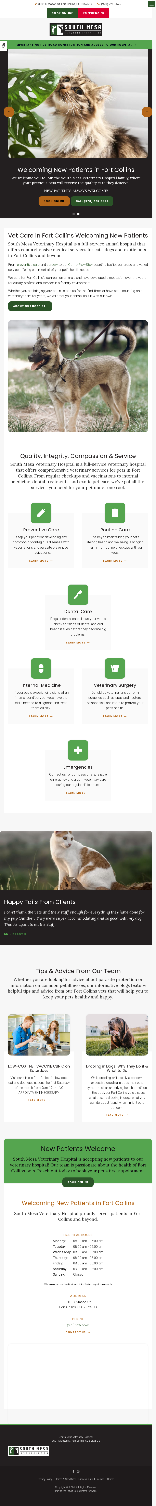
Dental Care (78, 611)
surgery (52, 265)
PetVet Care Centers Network (81, 1491)
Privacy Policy (45, 1479)
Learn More (38, 560)
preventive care (28, 265)
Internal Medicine (41, 685)
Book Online (62, 13)
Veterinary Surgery (115, 685)
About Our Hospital (30, 306)
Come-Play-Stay (80, 265)
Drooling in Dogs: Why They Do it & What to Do (117, 1068)
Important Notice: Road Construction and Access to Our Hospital (73, 45)
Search (110, 1479)
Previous (9, 112)
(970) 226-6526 (111, 4)
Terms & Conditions (66, 1479)
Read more (36, 1100)
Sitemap (100, 1479)
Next (147, 112)
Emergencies (93, 13)
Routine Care (115, 530)
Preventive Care (41, 530)
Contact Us (75, 1332)
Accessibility (86, 1479)
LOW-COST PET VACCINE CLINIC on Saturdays (39, 1068)
